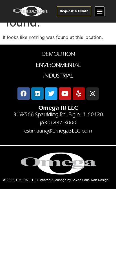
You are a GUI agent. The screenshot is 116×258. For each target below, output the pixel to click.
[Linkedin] (37, 93)
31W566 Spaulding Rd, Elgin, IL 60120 (58, 115)
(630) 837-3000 (58, 123)
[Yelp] (79, 93)
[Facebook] (23, 93)
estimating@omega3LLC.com (58, 131)
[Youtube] (65, 93)
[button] (99, 11)
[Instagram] (92, 93)
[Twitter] (51, 93)
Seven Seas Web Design (90, 180)
